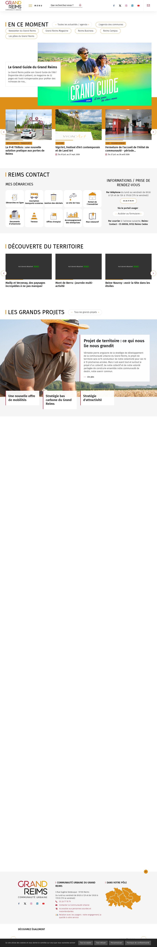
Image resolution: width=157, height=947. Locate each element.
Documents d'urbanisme (14, 222)
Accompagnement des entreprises (73, 221)
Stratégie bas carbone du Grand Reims (59, 400)
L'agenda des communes (111, 25)
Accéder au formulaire (129, 214)
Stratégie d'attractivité (92, 398)
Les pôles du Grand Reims (21, 36)
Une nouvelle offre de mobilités (21, 398)
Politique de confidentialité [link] (138, 943)
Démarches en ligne (15, 202)
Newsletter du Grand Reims (22, 31)
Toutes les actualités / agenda (72, 25)
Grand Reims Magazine (57, 31)
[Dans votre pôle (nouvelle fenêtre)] (123, 898)
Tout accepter (85, 943)
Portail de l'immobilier (92, 203)
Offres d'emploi (53, 222)
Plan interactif (92, 222)
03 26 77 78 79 (128, 201)
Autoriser (36, 266)
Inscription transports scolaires (34, 202)
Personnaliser (116, 943)
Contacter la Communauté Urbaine (74, 905)
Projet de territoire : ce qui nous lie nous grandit (114, 343)
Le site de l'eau (73, 203)
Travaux (34, 221)
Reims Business (85, 31)
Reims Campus (110, 31)
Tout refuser (101, 943)
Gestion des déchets (53, 203)
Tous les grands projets (85, 312)
